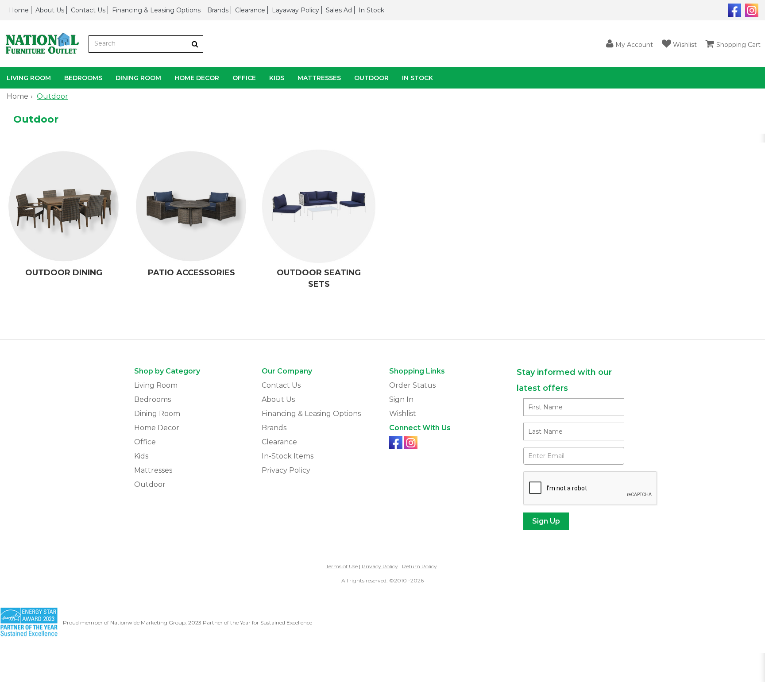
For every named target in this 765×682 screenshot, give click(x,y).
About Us (49, 10)
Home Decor (196, 78)
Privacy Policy (286, 470)
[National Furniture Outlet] (44, 44)
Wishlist (402, 413)
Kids (276, 78)
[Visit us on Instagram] (750, 9)
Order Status (412, 385)
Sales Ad (339, 10)
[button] (629, 44)
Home (19, 10)
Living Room (29, 78)
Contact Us (88, 10)
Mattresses (319, 78)
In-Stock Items (287, 456)
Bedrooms (83, 78)
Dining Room (138, 78)
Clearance (250, 10)
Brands (217, 10)
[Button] (195, 44)
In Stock (371, 10)
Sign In (401, 399)
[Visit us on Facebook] (733, 9)
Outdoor (371, 78)
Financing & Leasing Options (156, 10)
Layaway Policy (295, 10)
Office (244, 78)
